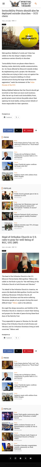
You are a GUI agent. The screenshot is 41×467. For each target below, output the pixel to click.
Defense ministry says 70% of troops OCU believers (26, 225)
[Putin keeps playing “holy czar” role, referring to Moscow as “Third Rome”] (7, 144)
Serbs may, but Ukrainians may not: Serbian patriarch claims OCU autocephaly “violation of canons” (26, 206)
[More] (36, 130)
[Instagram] (15, 458)
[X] (25, 458)
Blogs (15, 202)
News (4, 24)
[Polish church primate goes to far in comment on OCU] (7, 195)
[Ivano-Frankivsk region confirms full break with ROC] (7, 166)
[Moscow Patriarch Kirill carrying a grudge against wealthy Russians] (7, 216)
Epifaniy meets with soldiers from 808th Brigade (25, 175)
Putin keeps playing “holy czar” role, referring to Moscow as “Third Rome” (26, 143)
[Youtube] (31, 458)
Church (16, 162)
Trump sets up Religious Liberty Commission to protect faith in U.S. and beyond (26, 155)
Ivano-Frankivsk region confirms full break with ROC (25, 165)
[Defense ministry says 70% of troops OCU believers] (7, 226)
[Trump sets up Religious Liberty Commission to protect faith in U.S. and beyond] (7, 155)
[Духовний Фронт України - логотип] (20, 4)
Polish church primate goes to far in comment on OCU (26, 194)
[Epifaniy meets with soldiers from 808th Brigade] (7, 176)
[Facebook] (10, 458)
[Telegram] (20, 458)
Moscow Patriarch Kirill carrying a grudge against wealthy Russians (26, 215)
